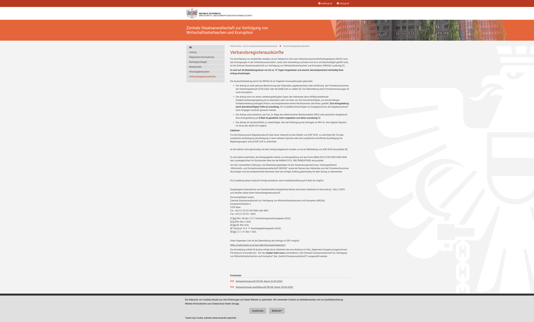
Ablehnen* (277, 310)
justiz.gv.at (327, 3)
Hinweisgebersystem (199, 71)
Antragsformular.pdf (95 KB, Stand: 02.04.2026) (259, 281)
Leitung (192, 52)
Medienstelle (195, 67)
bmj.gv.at (344, 3)
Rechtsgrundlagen (198, 62)
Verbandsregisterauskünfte (202, 76)
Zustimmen (257, 310)
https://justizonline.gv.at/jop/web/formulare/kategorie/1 (258, 245)
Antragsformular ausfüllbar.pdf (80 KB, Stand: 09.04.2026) (264, 287)
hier (237, 303)
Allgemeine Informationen (201, 57)
